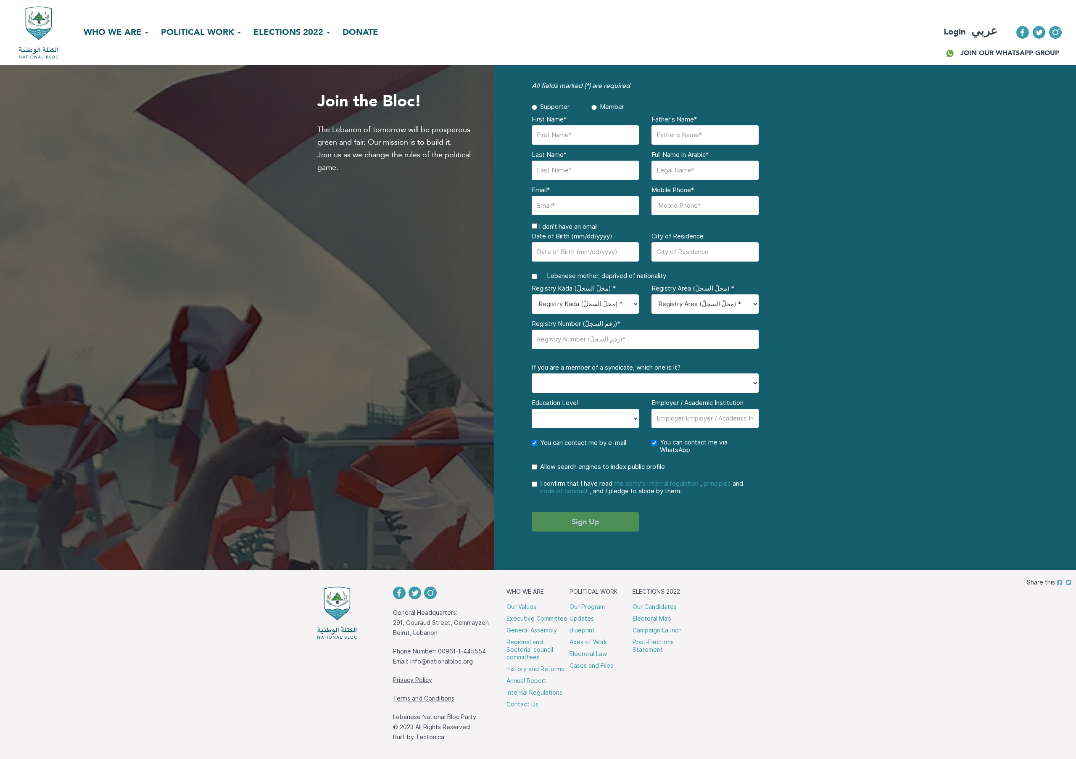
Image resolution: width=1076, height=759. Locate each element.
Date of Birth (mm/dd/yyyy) (572, 236)
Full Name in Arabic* (680, 155)
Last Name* (549, 155)
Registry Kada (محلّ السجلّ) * (574, 288)
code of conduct (564, 491)
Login (954, 31)
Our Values (521, 606)
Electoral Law (588, 654)
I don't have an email (567, 226)
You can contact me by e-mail (583, 443)
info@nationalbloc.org (441, 661)
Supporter (555, 107)
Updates (582, 618)
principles (717, 483)
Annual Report (526, 680)
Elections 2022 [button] (289, 32)
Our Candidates (655, 606)
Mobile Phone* (672, 190)
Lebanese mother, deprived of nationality (603, 276)
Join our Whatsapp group (1009, 53)
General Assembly (531, 630)
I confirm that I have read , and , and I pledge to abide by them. (641, 487)
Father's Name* (674, 119)
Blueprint (582, 630)
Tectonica (430, 737)
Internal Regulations (534, 692)
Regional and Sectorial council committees (529, 650)
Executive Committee (536, 618)
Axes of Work (588, 642)
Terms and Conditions (423, 698)
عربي (984, 30)
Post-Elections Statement (653, 646)
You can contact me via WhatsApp (694, 446)
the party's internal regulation (656, 483)
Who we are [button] (114, 32)
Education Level (555, 403)
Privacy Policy (412, 680)
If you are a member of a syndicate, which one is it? (606, 367)
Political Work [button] (199, 32)
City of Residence (677, 236)
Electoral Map (652, 618)
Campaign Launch (657, 630)
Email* (541, 190)
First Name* (549, 119)
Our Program (587, 606)
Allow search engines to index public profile (602, 467)
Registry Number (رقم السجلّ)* (576, 324)
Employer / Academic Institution (697, 403)
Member (612, 107)
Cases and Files (591, 665)
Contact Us (522, 704)
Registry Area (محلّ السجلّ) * (692, 288)
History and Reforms (535, 669)
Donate (360, 32)
